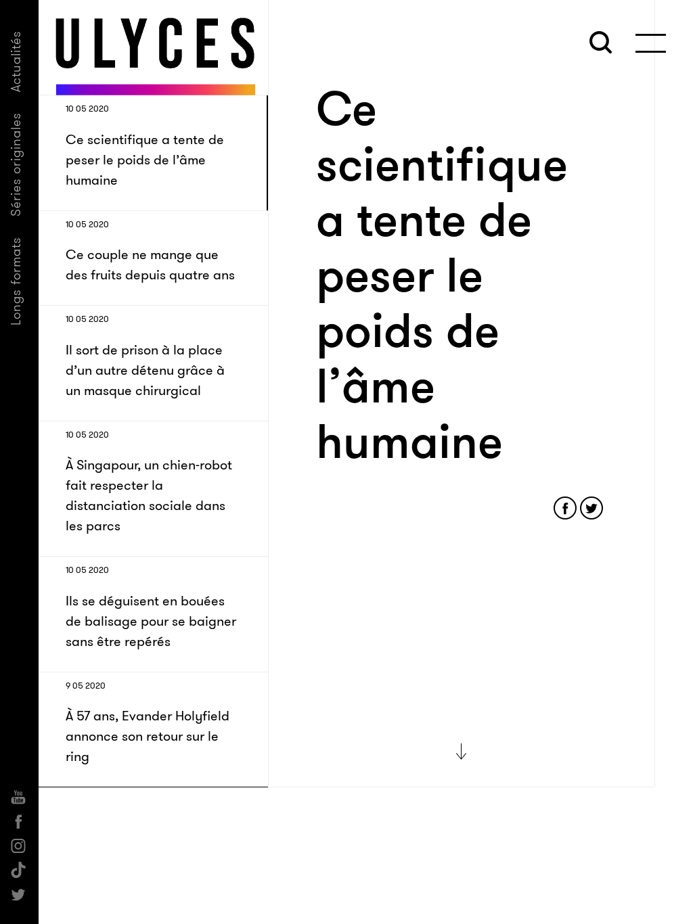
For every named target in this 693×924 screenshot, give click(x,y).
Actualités (16, 61)
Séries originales (16, 164)
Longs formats (16, 281)
